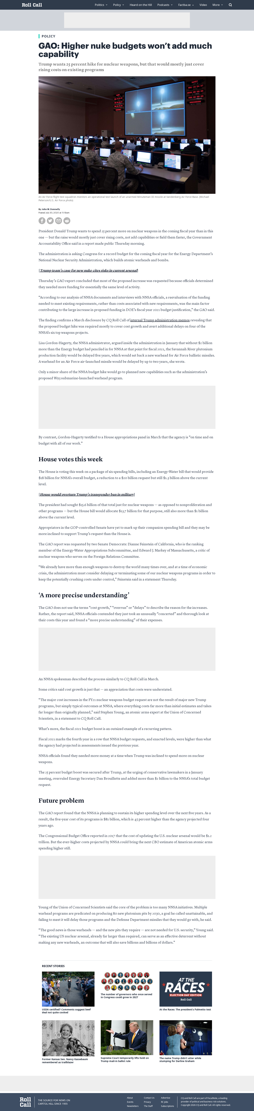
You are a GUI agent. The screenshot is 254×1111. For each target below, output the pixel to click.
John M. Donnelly (51, 209)
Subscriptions (167, 1106)
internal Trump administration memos (160, 320)
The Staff (148, 1106)
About (130, 1097)
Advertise (165, 1097)
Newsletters (133, 1106)
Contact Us (149, 1097)
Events (130, 1101)
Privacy (147, 1101)
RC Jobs (164, 1101)
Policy (48, 36)
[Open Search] (230, 5)
